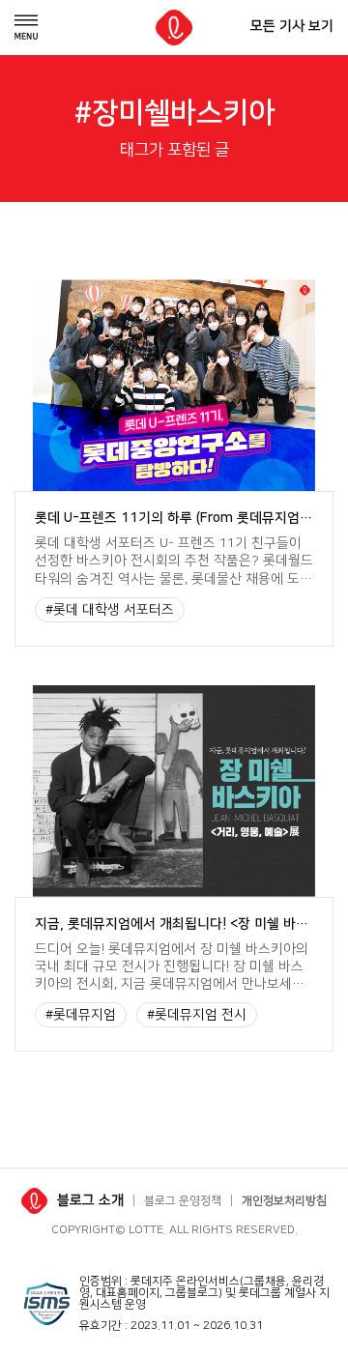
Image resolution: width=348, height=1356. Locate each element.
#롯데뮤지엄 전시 (196, 1015)
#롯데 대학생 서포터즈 (109, 610)
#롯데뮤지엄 (80, 1015)
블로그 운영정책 (182, 1201)
